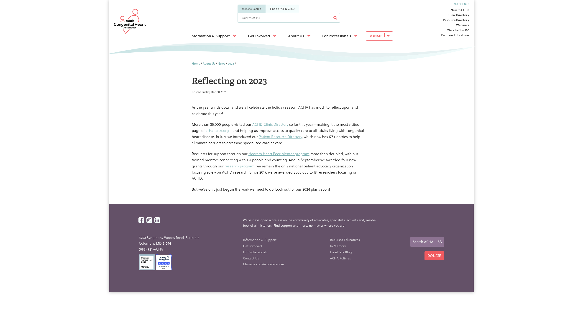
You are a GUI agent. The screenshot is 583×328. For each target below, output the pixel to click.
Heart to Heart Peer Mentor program (278, 153)
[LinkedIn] (157, 220)
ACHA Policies (340, 258)
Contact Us (251, 258)
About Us (296, 35)
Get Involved (259, 35)
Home (196, 63)
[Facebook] (141, 220)
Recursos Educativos (455, 35)
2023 (231, 63)
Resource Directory (456, 20)
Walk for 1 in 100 (458, 30)
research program (240, 166)
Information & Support (210, 35)
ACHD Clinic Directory (270, 124)
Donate (376, 35)
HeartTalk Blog (341, 252)
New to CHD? (460, 10)
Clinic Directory (458, 15)
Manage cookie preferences (263, 264)
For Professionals (337, 35)
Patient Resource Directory (280, 136)
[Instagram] (149, 220)
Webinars (462, 25)
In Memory (338, 245)
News (221, 63)
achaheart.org (217, 130)
